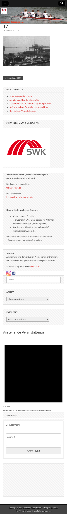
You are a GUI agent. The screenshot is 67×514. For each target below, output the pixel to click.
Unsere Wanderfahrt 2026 (21, 96)
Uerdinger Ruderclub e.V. (32, 508)
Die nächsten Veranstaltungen (23, 111)
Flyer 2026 (34, 267)
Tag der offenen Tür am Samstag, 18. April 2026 (30, 104)
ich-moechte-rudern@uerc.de (19, 197)
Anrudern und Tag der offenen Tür (24, 100)
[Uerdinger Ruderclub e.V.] (33, 15)
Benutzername (13, 425)
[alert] (33, 375)
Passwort (10, 437)
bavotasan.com (45, 511)
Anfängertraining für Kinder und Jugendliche (29, 107)
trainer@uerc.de (13, 188)
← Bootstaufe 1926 (13, 78)
